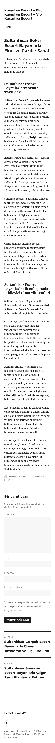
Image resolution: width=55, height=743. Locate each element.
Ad (6, 558)
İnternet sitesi (13, 587)
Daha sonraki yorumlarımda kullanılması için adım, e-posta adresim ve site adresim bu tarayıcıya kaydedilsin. (27, 606)
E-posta (10, 573)
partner (12, 477)
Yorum (9, 514)
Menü (9, 27)
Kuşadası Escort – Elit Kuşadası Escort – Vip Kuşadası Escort (23, 14)
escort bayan (10, 731)
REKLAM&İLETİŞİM (15, 712)
